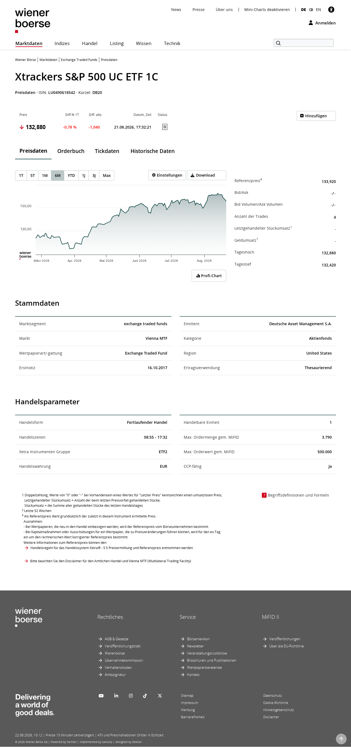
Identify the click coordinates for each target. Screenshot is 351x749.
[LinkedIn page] (116, 696)
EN (318, 9)
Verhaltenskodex (118, 667)
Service (188, 616)
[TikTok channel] (145, 696)
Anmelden (325, 23)
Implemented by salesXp (96, 742)
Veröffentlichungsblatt (122, 646)
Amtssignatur (115, 674)
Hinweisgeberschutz (278, 710)
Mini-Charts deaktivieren (267, 10)
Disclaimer (271, 717)
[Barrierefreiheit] (331, 9)
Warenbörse (115, 653)
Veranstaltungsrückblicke (207, 653)
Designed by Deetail (128, 742)
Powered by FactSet (64, 742)
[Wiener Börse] (32, 20)
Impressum (189, 702)
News (176, 9)
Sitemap (187, 695)
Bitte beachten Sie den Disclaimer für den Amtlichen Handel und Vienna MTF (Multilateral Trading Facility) (110, 561)
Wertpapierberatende (204, 667)
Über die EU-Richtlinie (286, 646)
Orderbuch (70, 151)
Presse (199, 9)
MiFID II (270, 616)
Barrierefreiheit (193, 717)
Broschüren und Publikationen (211, 660)
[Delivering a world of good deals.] (34, 704)
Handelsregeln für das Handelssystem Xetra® (65, 547)
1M (45, 175)
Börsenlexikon (198, 638)
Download (205, 175)
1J (83, 175)
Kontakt (193, 674)
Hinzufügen (316, 115)
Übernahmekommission (124, 660)
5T (32, 175)
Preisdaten (33, 150)
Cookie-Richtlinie (275, 702)
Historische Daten (153, 151)
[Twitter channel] (160, 696)
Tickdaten (107, 151)
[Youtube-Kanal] (101, 696)
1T (21, 175)
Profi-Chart (211, 275)
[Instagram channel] (131, 696)
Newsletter (195, 646)
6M (58, 175)
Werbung (188, 710)
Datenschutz (272, 695)
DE (303, 9)
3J (94, 175)
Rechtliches (110, 616)
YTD (71, 175)
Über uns (224, 9)
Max (107, 175)
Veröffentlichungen (284, 638)
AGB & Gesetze (116, 638)
